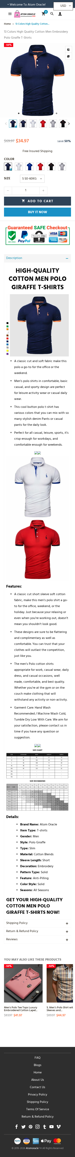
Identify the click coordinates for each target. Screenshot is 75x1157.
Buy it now (37, 212)
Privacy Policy (37, 1095)
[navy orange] (8, 167)
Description (14, 258)
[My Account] (59, 14)
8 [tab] (48, 113)
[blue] (30, 167)
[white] (19, 167)
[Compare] (68, 49)
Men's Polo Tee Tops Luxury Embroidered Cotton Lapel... (20, 1008)
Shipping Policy (17, 923)
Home (38, 1073)
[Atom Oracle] (25, 14)
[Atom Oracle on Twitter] (23, 1128)
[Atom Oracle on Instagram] (37, 1128)
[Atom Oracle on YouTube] (51, 1128)
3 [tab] (27, 113)
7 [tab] (44, 113)
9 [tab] (52, 113)
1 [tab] (18, 113)
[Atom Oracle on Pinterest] (30, 1128)
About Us (37, 1080)
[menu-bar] (9, 14)
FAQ (37, 1058)
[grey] (62, 167)
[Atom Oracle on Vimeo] (58, 1128)
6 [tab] (39, 113)
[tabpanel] (37, 80)
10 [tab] (56, 113)
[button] (6, 123)
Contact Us (37, 1088)
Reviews (12, 940)
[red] (40, 167)
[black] (51, 167)
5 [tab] (35, 113)
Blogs (37, 1065)
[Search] (52, 14)
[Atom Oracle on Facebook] (16, 1128)
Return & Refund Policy (22, 931)
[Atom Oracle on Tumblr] (44, 1128)
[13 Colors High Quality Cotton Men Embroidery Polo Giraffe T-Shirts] (37, 80)
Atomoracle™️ (34, 1148)
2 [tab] (23, 113)
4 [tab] (31, 113)
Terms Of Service (37, 1110)
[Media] (68, 56)
